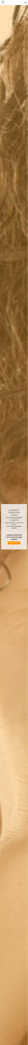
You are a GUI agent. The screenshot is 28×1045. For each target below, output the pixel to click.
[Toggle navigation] (26, 2)
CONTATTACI (14, 542)
